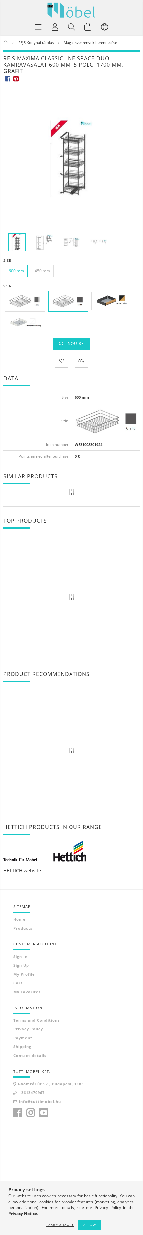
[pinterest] (16, 78)
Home (19, 919)
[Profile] (55, 26)
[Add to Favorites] (61, 361)
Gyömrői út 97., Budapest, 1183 (51, 1083)
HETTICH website (22, 870)
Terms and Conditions (36, 1020)
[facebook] (7, 78)
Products (22, 928)
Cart (18, 982)
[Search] (71, 26)
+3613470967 (32, 1092)
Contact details (29, 1055)
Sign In (20, 956)
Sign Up (21, 965)
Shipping (22, 1046)
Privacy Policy (28, 1028)
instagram (30, 1113)
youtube (43, 1113)
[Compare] (81, 361)
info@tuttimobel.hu (40, 1101)
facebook (17, 1113)
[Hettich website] (44, 850)
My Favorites (27, 991)
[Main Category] (6, 42)
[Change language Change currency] (104, 26)
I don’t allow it (60, 1224)
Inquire (75, 343)
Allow (89, 1224)
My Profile (24, 974)
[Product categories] (38, 26)
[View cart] (88, 26)
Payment (22, 1037)
